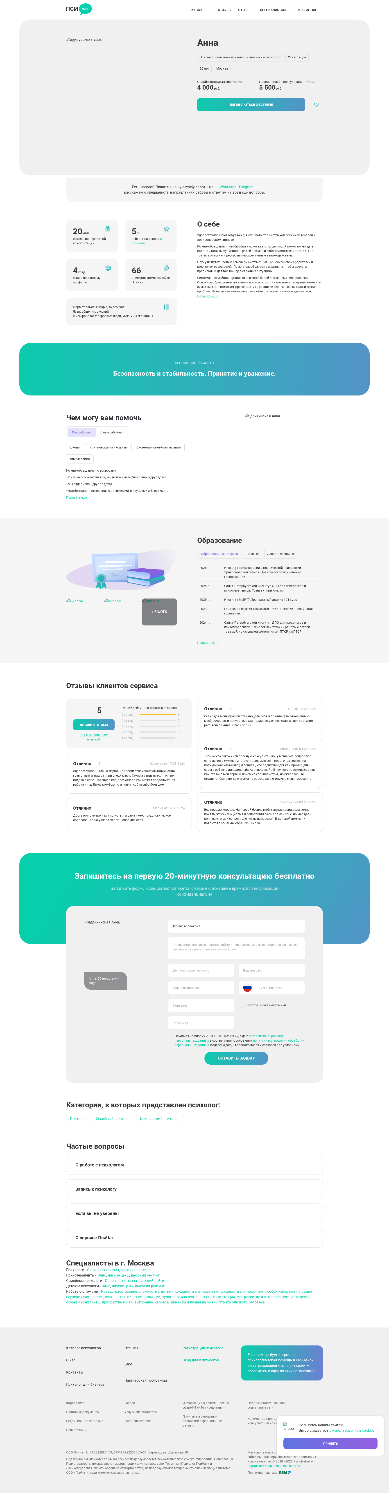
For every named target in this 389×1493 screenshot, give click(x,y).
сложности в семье (295, 1291)
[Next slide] (172, 97)
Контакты (74, 1372)
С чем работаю (111, 432)
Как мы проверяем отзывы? (94, 737)
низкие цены (108, 1270)
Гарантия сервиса (138, 1421)
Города (129, 1403)
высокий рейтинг (135, 1270)
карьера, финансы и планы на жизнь (186, 1302)
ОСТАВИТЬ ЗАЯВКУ (236, 1058)
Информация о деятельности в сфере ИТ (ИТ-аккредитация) (206, 1405)
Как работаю (81, 432)
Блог (128, 1364)
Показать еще (207, 296)
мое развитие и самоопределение (266, 1297)
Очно (91, 1270)
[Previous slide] (73, 97)
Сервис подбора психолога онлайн (274, 1466)
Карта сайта (75, 1403)
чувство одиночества (180, 1297)
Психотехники (76, 1430)
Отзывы (224, 10)
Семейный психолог (113, 1119)
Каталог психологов (83, 1348)
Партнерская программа (145, 1380)
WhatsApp (228, 187)
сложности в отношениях (197, 1291)
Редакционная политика (84, 1421)
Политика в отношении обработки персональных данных (202, 1421)
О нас (242, 10)
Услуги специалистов (140, 1412)
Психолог (78, 1119)
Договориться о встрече (251, 104)
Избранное (307, 10)
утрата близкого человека (242, 1302)
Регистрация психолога (203, 1348)
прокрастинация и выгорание (127, 1302)
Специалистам (273, 10)
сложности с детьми (156, 1291)
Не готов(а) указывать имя (266, 1005)
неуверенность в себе (84, 1297)
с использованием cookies (352, 1430)
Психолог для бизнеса (85, 1384)
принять (330, 1443)
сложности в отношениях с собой (249, 1291)
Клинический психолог (159, 1119)
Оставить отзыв (94, 725)
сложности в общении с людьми (132, 1297)
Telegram (245, 187)
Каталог (198, 10)
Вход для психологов (201, 1360)
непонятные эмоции (217, 1297)
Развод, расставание (119, 1291)
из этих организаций (297, 1371)
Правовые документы (83, 1412)
